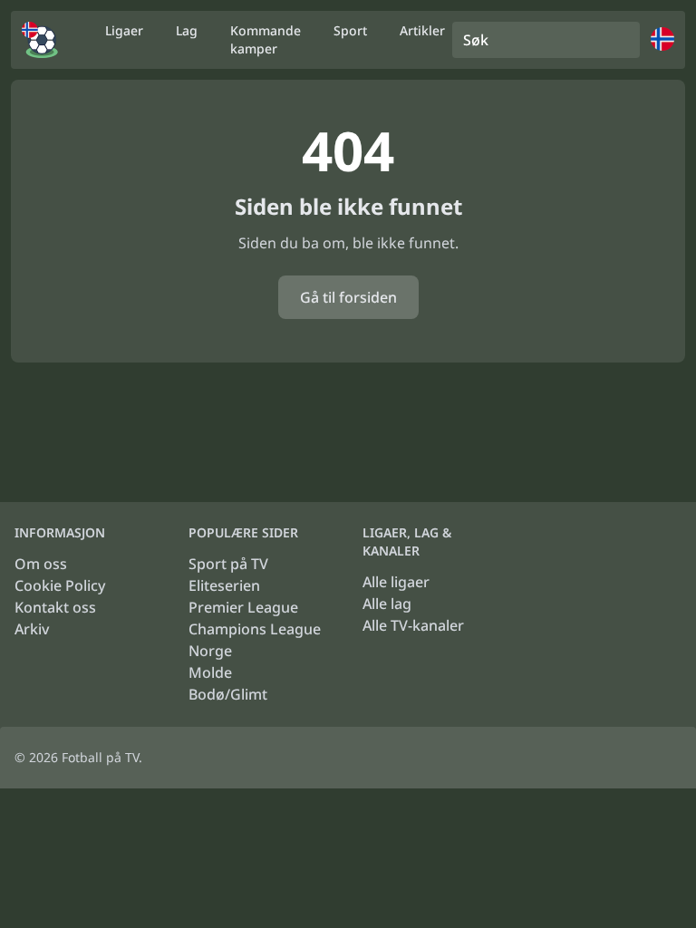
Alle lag (386, 604)
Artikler (422, 30)
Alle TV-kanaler (413, 625)
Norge (210, 651)
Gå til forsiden (348, 297)
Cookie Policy (59, 585)
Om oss (40, 564)
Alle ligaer (396, 582)
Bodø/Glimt (227, 694)
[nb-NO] (40, 40)
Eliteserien (224, 585)
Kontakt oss (55, 607)
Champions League (254, 629)
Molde (210, 672)
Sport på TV (228, 564)
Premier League (243, 607)
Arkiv (31, 629)
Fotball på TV (100, 757)
